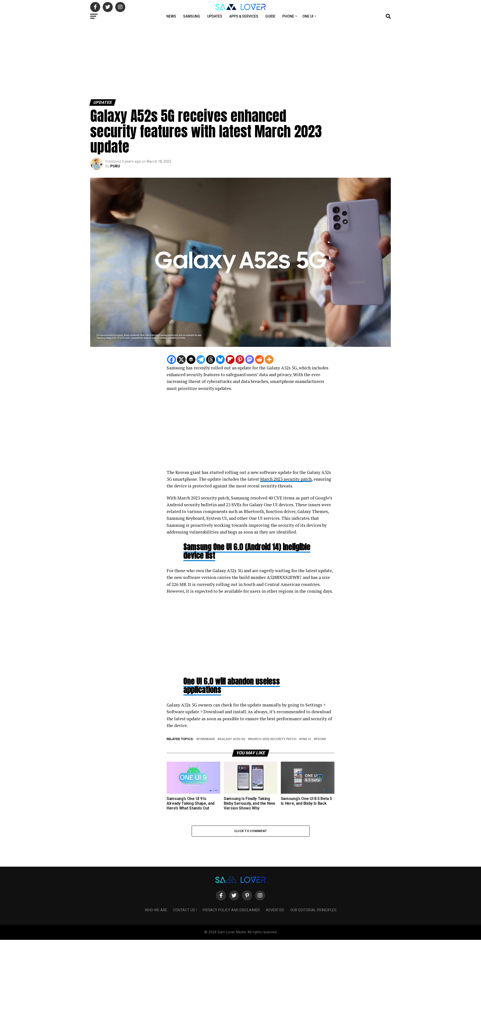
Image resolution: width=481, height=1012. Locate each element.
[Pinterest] (239, 359)
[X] (181, 359)
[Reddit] (259, 359)
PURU (115, 166)
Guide (270, 16)
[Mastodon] (249, 359)
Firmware (206, 739)
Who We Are (156, 910)
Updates (214, 16)
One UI (307, 16)
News (171, 16)
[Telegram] (200, 359)
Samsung (191, 16)
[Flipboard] (230, 359)
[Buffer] (191, 359)
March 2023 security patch (286, 479)
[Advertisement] (150, 60)
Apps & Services (243, 16)
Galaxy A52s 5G (232, 739)
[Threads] (210, 359)
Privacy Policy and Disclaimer (231, 910)
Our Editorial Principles (313, 910)
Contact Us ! (185, 910)
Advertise (275, 910)
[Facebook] (171, 359)
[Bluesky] (220, 359)
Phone (288, 16)
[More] (269, 359)
